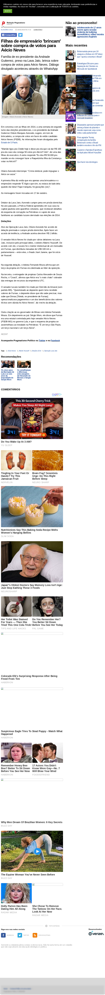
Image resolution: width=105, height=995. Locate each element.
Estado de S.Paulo (9, 142)
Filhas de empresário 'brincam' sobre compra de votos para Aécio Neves (31, 45)
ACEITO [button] (8, 11)
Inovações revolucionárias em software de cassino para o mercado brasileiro (89, 115)
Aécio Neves (12, 351)
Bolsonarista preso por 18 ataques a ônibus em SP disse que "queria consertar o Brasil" (89, 54)
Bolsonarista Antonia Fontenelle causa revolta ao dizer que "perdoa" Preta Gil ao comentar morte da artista (90, 104)
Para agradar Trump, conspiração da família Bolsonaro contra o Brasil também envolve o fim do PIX (89, 141)
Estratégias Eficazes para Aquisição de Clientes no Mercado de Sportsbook (87, 66)
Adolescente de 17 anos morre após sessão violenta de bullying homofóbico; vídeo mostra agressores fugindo (90, 32)
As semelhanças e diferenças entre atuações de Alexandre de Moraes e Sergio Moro (24, 375)
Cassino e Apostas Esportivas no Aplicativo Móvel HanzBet (89, 151)
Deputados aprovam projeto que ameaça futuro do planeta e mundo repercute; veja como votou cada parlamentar (90, 129)
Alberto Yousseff (24, 351)
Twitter (42, 340)
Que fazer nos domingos (87, 162)
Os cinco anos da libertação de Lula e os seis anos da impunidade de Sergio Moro (7, 375)
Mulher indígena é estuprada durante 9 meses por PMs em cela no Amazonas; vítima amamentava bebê (89, 80)
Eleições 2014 (7, 29)
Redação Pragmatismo (16, 23)
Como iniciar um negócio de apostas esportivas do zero (88, 89)
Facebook (55, 340)
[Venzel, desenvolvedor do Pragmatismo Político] (96, 933)
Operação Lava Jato (50, 351)
